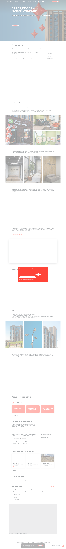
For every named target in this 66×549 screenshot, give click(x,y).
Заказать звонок (27, 277)
